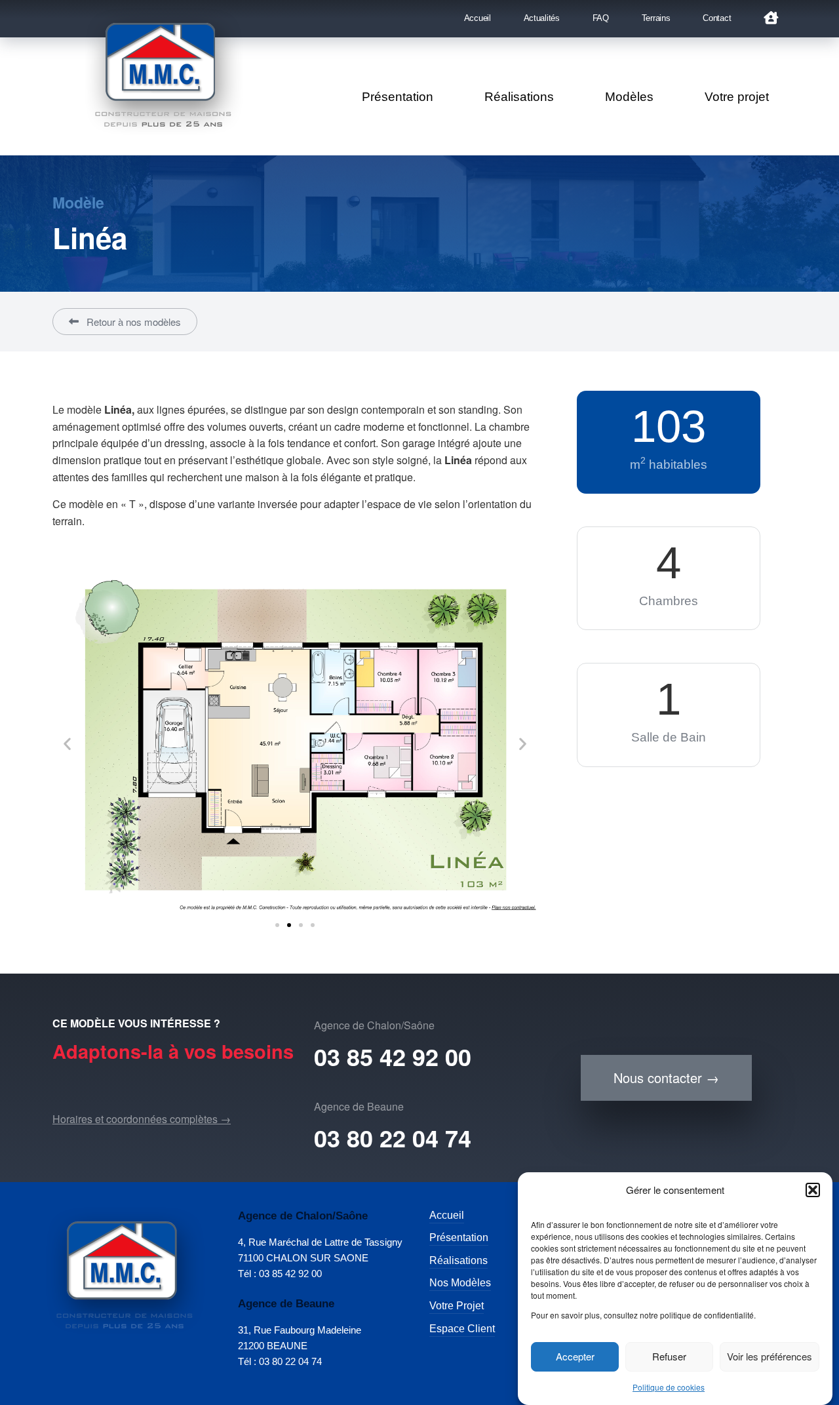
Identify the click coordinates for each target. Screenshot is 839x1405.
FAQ (601, 18)
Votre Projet (456, 1305)
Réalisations (519, 97)
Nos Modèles (460, 1282)
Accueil (477, 18)
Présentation (397, 97)
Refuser (669, 1357)
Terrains (656, 18)
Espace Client (462, 1328)
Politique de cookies (669, 1387)
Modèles (629, 97)
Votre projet (737, 97)
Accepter (575, 1357)
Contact (717, 18)
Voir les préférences (769, 1357)
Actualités (542, 18)
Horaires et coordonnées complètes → (141, 1118)
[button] (812, 1190)
